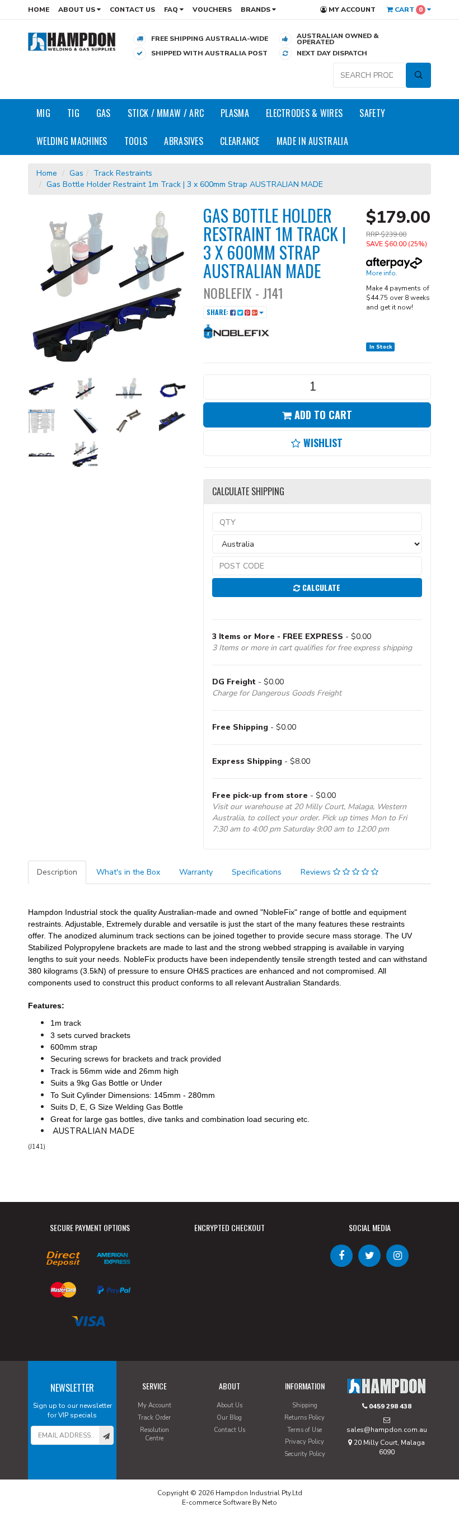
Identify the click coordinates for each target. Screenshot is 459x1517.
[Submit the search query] (418, 75)
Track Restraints (122, 173)
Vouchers (212, 9)
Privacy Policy (304, 1442)
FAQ (172, 9)
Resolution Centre (154, 1434)
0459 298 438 (389, 1406)
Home (38, 9)
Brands (256, 9)
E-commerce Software (216, 1502)
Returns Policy (304, 1417)
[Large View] (41, 388)
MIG (43, 113)
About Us (77, 9)
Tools (136, 141)
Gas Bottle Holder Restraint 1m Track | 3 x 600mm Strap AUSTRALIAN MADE (184, 184)
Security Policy (304, 1454)
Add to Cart (322, 414)
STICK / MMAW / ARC (166, 113)
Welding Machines (71, 141)
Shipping (304, 1405)
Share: (218, 312)
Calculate (320, 587)
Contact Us (132, 9)
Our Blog (229, 1417)
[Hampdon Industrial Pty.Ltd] (72, 41)
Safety (372, 113)
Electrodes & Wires (304, 113)
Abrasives (183, 141)
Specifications (257, 872)
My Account (351, 9)
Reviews (317, 872)
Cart (408, 9)
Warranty (196, 872)
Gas (103, 113)
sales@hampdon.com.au (386, 1429)
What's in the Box (128, 872)
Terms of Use (304, 1430)
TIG (73, 113)
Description (57, 872)
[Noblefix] (236, 331)
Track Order (154, 1417)
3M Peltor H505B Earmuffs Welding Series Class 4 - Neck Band (89, 1471)
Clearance (240, 141)
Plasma (235, 113)
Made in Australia (312, 141)
